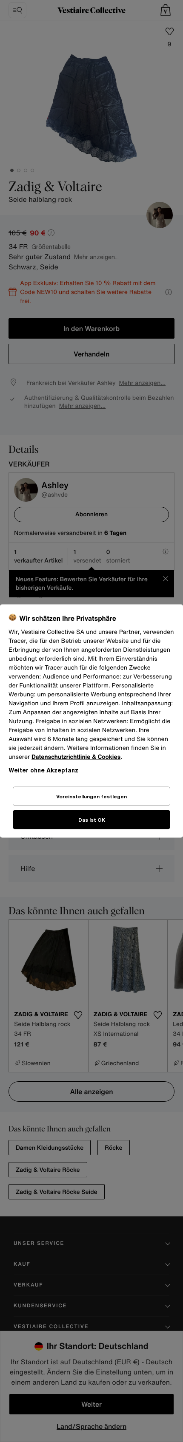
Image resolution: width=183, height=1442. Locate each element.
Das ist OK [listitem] (91, 819)
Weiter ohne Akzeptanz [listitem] (43, 770)
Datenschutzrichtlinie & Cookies (75, 756)
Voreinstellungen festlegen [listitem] (91, 796)
